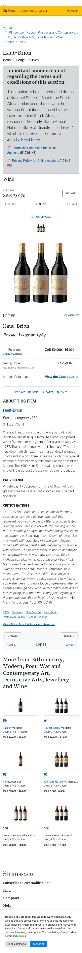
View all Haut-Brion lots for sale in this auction (29, 624)
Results (69, 635)
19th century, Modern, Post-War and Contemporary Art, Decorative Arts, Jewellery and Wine (42, 35)
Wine (10, 42)
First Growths (33, 612)
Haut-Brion (12, 410)
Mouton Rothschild (14, 835)
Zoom (43, 216)
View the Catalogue (59, 377)
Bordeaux (17, 612)
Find (7, 890)
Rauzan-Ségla (52, 727)
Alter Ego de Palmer (55, 781)
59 (5, 721)
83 (5, 774)
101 (5, 828)
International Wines (14, 616)
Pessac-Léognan (37, 616)
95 (46, 774)
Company (11, 898)
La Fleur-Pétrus (52, 835)
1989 (6, 612)
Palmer (7, 727)
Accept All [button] (38, 943)
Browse (71, 193)
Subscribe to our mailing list (26, 883)
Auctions (9, 28)
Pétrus (6, 781)
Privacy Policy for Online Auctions (35, 161)
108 (46, 828)
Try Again (72, 10)
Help (7, 905)
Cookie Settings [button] (16, 943)
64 (46, 721)
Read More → (33, 139)
